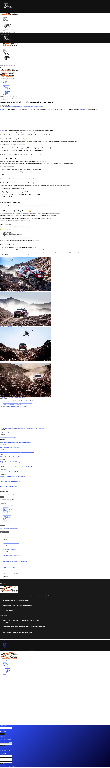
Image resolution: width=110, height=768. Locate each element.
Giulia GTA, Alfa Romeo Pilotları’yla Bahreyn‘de (12, 404)
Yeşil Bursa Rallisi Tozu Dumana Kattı (10, 447)
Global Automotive (7, 509)
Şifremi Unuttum (3, 736)
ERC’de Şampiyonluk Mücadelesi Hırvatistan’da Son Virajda (16, 466)
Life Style (5, 512)
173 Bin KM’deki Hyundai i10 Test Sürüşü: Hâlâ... (11, 555)
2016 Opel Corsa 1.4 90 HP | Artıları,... (9, 549)
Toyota (81, 109)
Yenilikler (6, 521)
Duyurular (7, 26)
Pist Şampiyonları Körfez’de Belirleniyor (10, 462)
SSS (5, 4)
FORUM (6, 5)
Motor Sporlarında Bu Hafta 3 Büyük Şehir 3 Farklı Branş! (15, 442)
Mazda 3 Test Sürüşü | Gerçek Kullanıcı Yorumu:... (12, 567)
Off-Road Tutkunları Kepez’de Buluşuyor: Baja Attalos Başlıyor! (17, 452)
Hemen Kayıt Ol (7, 739)
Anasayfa (5, 17)
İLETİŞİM (6, 3)
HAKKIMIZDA (7, 6)
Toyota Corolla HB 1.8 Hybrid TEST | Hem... (11, 543)
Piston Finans (5, 20)
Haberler (6, 510)
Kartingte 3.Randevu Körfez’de (8, 486)
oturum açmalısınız (13, 494)
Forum (4, 30)
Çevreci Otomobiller (8, 505)
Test (4, 519)
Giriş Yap (9, 750)
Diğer (4, 21)
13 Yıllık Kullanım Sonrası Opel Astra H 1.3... (11, 573)
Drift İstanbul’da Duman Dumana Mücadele (11, 457)
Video (6, 29)
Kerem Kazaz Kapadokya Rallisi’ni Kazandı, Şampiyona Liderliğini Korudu (17, 605)
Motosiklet (8, 24)
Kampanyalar (6, 511)
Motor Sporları (8, 98)
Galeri (6, 27)
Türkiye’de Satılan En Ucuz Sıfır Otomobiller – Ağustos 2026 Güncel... (16, 600)
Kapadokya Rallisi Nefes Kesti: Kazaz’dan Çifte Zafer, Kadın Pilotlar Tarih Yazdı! (17, 403)
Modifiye (7, 25)
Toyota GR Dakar (23, 406)
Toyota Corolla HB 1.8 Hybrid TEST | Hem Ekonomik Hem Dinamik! (18, 632)
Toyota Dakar (8, 406)
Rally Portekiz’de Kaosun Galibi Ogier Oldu (11, 471)
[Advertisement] (44, 120)
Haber (4, 18)
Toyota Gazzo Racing (15, 406)
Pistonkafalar (6, 650)
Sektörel (4, 19)
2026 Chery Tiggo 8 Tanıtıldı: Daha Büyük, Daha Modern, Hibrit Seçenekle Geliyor (21, 620)
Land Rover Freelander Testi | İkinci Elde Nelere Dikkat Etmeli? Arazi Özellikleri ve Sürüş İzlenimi (24, 626)
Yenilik (6, 23)
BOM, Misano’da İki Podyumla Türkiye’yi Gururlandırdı (13, 401)
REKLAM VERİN (8, 7)
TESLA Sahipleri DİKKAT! (8, 610)
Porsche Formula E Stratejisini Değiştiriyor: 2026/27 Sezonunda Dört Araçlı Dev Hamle (18, 400)
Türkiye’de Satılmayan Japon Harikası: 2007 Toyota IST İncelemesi (15, 561)
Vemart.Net (31, 650)
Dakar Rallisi (2, 406)
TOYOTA (3, 109)
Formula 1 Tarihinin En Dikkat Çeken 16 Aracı (12, 476)
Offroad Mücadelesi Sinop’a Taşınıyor (10, 481)
